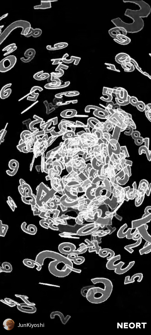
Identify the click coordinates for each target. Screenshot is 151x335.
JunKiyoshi (31, 324)
